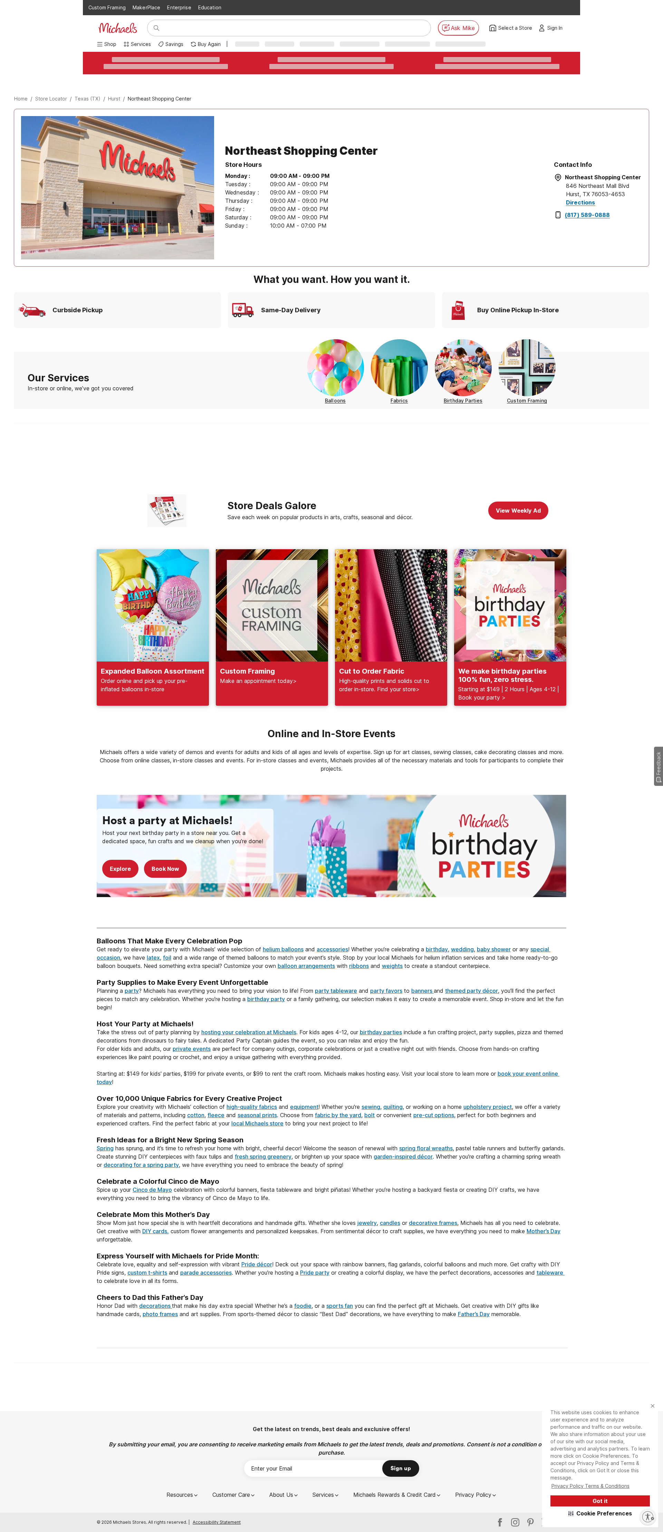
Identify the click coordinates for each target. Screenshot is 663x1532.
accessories (332, 949)
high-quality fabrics (252, 1106)
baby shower (494, 949)
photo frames (160, 1314)
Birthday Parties (463, 400)
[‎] (331, 915)
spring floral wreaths (426, 1148)
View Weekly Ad (518, 510)
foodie (302, 1305)
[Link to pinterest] (530, 1522)
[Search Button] (156, 28)
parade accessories (206, 1272)
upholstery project (487, 1106)
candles (390, 1222)
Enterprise (179, 7)
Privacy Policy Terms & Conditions (590, 1486)
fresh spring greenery (263, 1156)
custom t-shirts (147, 1272)
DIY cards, (155, 1231)
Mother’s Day (543, 1231)
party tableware (336, 990)
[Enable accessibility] (648, 1517)
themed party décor (471, 990)
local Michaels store (257, 1123)
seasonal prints (257, 1115)
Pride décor (256, 1264)
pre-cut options (433, 1115)
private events (192, 1048)
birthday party (266, 999)
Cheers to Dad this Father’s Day (150, 1297)
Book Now (165, 868)
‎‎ (331, 933)
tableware (551, 1272)
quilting (393, 1106)
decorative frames (433, 1222)
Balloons (335, 400)
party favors (386, 990)
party (132, 990)
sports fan (339, 1305)
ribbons (359, 965)
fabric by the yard (338, 1115)
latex (153, 957)
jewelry (367, 1222)
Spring (105, 1148)
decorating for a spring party (141, 1164)
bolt (369, 1115)
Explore (120, 868)
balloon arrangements (306, 965)
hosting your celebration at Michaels (248, 1032)
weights (392, 965)
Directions (580, 202)
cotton (195, 1115)
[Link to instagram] (515, 1522)
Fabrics (399, 400)
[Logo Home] (118, 28)
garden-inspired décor (403, 1156)
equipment (304, 1106)
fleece (216, 1115)
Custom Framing (107, 7)
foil (167, 957)
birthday (437, 949)
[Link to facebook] (500, 1522)
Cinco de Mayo (152, 1189)
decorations (155, 1305)
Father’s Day (474, 1314)
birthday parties (381, 1032)
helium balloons (283, 949)
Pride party (314, 1272)
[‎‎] (331, 974)
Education (209, 7)
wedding (462, 949)
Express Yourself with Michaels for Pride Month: (179, 1256)
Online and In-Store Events (331, 734)
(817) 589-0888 (587, 214)
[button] (600, 1513)
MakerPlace (146, 7)
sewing (371, 1106)
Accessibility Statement (217, 1522)
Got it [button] (600, 1500)
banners (422, 990)
